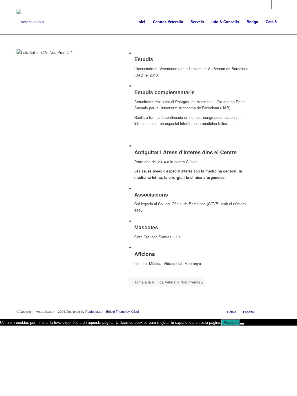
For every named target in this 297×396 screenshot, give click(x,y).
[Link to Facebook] (267, 4)
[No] (242, 324)
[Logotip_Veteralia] (30, 21)
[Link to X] (276, 4)
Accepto (231, 322)
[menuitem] (141, 21)
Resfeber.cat (94, 311)
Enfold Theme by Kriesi (122, 311)
